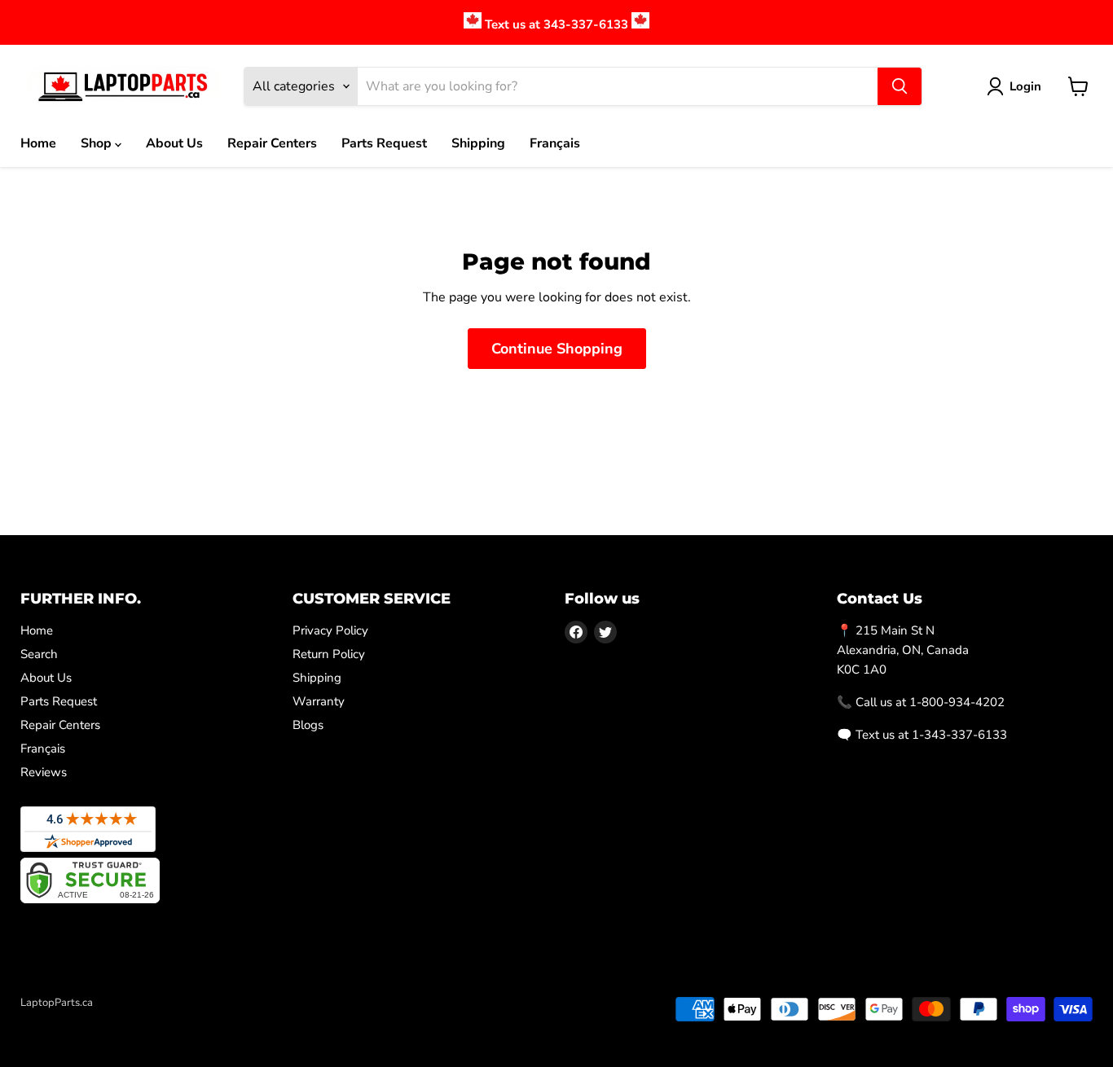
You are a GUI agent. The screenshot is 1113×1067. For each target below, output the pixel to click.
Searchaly (115, 1019)
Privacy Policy (330, 630)
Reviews (43, 772)
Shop (98, 143)
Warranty (319, 701)
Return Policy (329, 654)
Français (555, 143)
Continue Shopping (556, 348)
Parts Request (384, 143)
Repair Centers (272, 143)
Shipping (478, 143)
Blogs (308, 725)
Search (39, 654)
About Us (174, 143)
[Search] (900, 86)
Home (38, 143)
